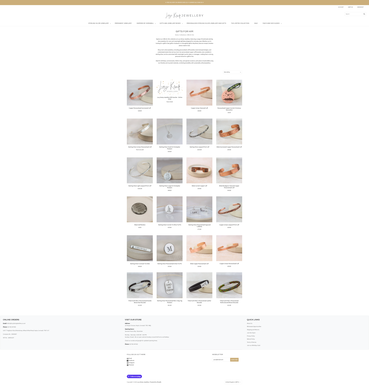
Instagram (131, 363)
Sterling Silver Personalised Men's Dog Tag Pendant (169, 302)
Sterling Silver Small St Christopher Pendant (169, 148)
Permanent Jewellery (123, 23)
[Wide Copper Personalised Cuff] (199, 248)
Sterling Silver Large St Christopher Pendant (169, 187)
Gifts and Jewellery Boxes (170, 23)
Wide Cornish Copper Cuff (199, 186)
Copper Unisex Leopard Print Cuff (229, 225)
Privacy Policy (251, 336)
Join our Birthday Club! (253, 345)
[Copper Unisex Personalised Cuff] (229, 248)
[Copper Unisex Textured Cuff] (199, 93)
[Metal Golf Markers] (140, 209)
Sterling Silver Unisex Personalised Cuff (140, 147)
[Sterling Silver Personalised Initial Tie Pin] (170, 248)
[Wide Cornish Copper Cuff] (199, 170)
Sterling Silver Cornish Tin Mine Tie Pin (169, 225)
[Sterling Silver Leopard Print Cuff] (199, 131)
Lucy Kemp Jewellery (143, 382)
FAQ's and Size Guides (271, 23)
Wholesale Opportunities (254, 326)
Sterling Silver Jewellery (98, 23)
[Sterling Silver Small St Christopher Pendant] (170, 131)
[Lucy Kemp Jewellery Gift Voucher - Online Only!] (170, 87)
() (350, 7)
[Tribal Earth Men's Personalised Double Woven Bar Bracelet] (140, 285)
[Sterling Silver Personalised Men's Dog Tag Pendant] (170, 285)
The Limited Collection (240, 23)
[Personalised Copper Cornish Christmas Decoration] (229, 93)
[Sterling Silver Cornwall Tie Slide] (140, 248)
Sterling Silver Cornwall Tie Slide (140, 264)
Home (177, 35)
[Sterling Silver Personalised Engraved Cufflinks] (199, 209)
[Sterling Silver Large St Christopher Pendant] (170, 170)
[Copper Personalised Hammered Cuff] (140, 93)
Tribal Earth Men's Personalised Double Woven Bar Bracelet (139, 302)
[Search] (364, 14)
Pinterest (131, 365)
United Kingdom (232, 382)
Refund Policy (251, 339)
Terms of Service (251, 342)
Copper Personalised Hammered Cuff (140, 108)
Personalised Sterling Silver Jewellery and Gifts (206, 23)
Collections (183, 35)
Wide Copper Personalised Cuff (199, 264)
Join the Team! (251, 333)
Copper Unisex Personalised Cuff (229, 264)
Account (341, 7)
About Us (249, 323)
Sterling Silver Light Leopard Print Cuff (139, 186)
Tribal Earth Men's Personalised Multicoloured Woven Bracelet (229, 302)
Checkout (360, 7)
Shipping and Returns (253, 330)
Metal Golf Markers (139, 225)
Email (130, 358)
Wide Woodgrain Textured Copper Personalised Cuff (229, 187)
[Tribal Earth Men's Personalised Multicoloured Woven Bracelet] (229, 285)
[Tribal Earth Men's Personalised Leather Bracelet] (199, 285)
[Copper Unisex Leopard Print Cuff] (229, 209)
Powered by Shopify (155, 382)
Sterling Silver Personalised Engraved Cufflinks (199, 226)
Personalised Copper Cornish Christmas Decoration (229, 109)
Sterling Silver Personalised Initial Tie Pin (169, 264)
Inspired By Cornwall (145, 23)
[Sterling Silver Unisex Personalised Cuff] (140, 131)
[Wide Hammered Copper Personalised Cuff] (229, 131)
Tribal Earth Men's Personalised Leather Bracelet (199, 302)
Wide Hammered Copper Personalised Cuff (229, 147)
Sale (256, 23)
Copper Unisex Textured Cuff (199, 108)
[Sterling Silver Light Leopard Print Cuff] (140, 170)
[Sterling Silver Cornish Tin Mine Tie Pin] (170, 209)
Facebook (131, 360)
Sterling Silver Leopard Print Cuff (199, 147)
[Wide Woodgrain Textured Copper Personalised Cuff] (229, 170)
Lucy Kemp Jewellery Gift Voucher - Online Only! (169, 98)
